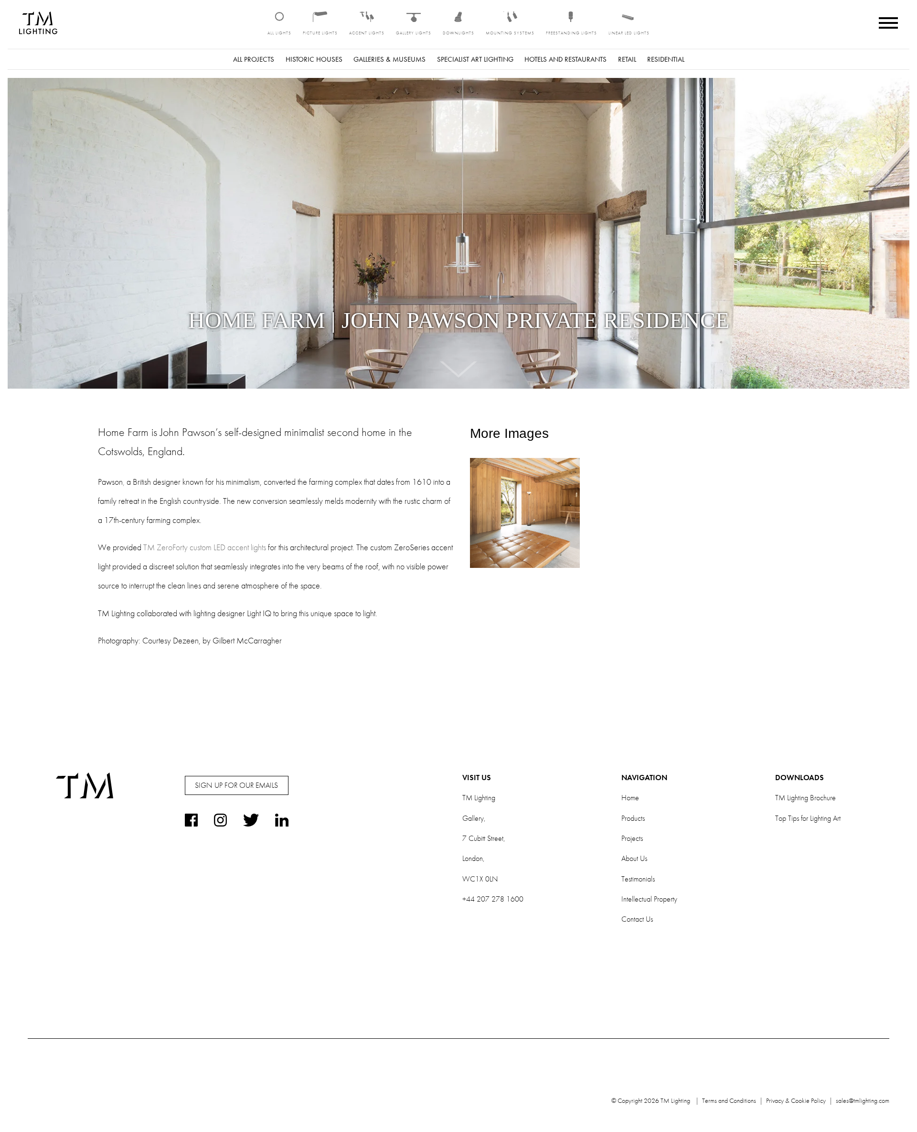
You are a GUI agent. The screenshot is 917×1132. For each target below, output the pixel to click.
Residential (665, 59)
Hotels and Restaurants (565, 59)
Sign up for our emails (236, 785)
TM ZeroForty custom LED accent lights (204, 547)
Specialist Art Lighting (475, 59)
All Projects (253, 59)
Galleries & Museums (389, 59)
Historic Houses (314, 59)
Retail (627, 59)
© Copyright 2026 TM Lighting (650, 1100)
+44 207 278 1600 (492, 899)
